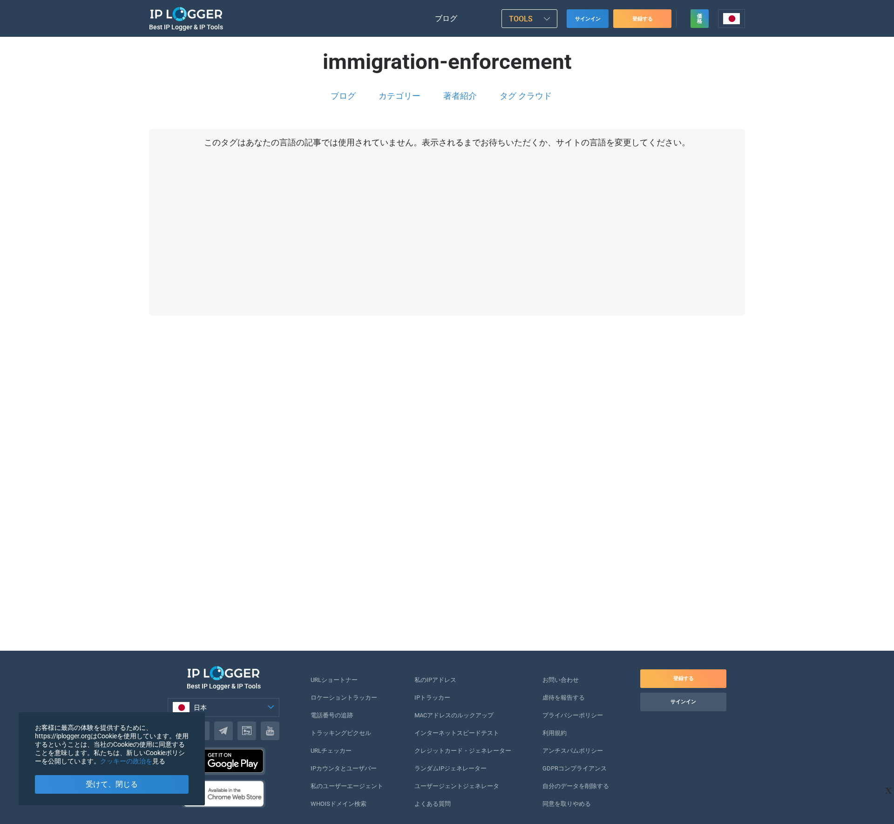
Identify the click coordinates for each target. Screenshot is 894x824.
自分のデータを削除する (575, 786)
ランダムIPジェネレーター (450, 768)
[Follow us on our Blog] (246, 731)
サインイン (588, 19)
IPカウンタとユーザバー (344, 768)
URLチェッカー (331, 750)
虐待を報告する (563, 697)
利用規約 (554, 732)
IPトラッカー (432, 697)
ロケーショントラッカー (344, 697)
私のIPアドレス (435, 679)
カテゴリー (399, 96)
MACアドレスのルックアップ (454, 715)
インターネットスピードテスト (456, 732)
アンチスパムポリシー (572, 750)
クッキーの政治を (126, 761)
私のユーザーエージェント (347, 786)
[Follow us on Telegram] (223, 731)
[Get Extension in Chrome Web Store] (223, 794)
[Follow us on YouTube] (270, 731)
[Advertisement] (437, 506)
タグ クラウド (526, 96)
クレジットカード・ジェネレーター (462, 750)
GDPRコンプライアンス (574, 768)
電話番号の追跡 (332, 715)
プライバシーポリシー (572, 715)
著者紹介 (460, 96)
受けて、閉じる (112, 784)
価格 (699, 18)
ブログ (446, 18)
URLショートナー (334, 679)
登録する (642, 19)
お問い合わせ (560, 679)
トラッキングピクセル (341, 732)
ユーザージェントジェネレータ (456, 786)
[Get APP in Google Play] (223, 761)
